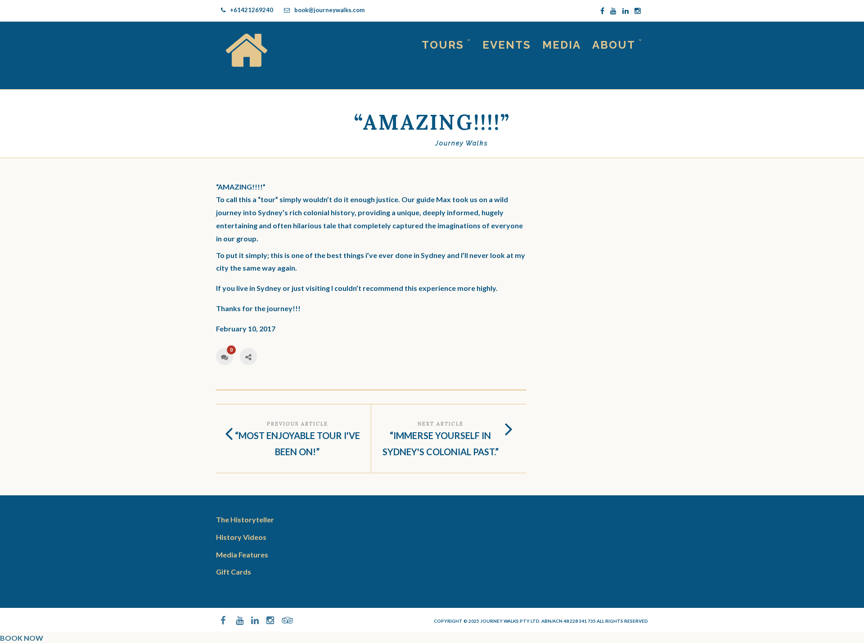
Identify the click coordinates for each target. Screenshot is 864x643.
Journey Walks (461, 143)
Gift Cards (233, 571)
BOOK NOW (21, 638)
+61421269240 (251, 10)
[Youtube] (613, 10)
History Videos (241, 537)
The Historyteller (245, 519)
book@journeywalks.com (329, 10)
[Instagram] (637, 10)
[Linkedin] (625, 10)
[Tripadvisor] (281, 620)
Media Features (242, 554)
